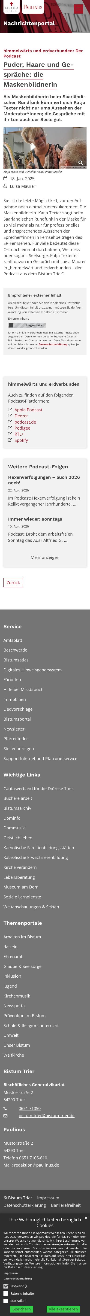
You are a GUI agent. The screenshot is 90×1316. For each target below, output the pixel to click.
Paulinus (14, 1129)
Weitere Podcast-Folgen (38, 467)
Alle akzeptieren (63, 1309)
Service (12, 626)
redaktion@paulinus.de (36, 1165)
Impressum (10, 1273)
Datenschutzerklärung (25, 1267)
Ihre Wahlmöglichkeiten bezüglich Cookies (45, 1222)
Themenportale (22, 923)
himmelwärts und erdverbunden (43, 384)
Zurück (13, 582)
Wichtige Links (21, 775)
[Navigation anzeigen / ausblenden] (78, 9)
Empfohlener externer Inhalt (34, 295)
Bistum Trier (18, 1071)
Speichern (22, 1309)
